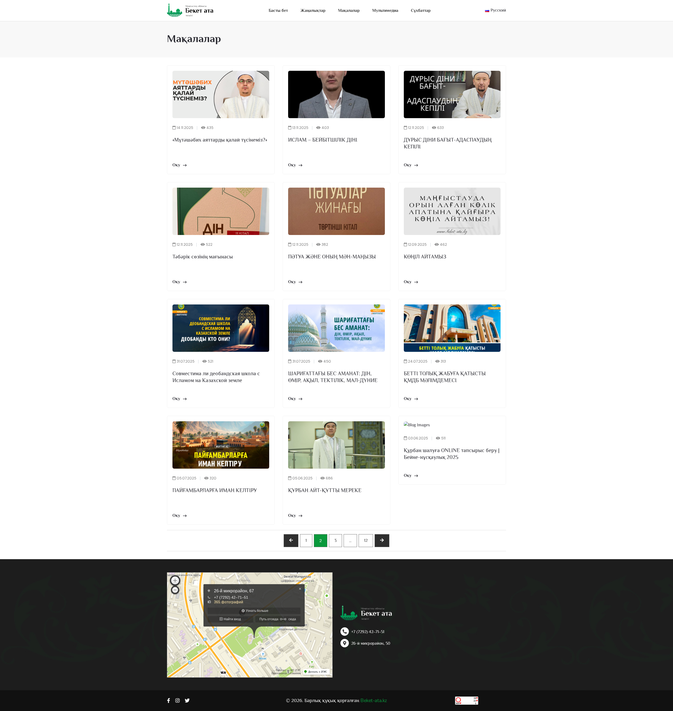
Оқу (176, 165)
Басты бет (278, 10)
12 (366, 540)
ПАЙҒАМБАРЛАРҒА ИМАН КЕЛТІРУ (214, 490)
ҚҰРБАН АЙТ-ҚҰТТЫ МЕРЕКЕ (324, 490)
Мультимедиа (385, 10)
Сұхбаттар (421, 10)
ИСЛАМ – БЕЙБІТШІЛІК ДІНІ (322, 140)
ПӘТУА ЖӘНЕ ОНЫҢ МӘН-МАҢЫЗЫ (332, 256)
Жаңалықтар (312, 10)
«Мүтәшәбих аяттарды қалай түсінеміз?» (219, 140)
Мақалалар (349, 10)
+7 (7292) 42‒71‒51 (367, 631)
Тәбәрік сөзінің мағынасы (202, 256)
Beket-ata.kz (373, 700)
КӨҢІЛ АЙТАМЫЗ (425, 256)
